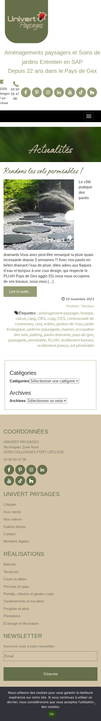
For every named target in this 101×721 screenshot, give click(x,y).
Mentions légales (16, 541)
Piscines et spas (16, 587)
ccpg (51, 319)
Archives (18, 401)
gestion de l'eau (69, 324)
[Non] (95, 704)
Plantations (12, 616)
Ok (52, 714)
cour (38, 324)
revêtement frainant (77, 340)
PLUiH (53, 340)
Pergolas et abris (16, 609)
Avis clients (12, 512)
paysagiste (17, 340)
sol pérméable (82, 346)
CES (61, 319)
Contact (10, 534)
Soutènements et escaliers (24, 601)
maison (68, 329)
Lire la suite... (20, 292)
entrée (49, 324)
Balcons (10, 564)
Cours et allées (15, 579)
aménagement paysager (59, 313)
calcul (21, 319)
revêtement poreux (52, 346)
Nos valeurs (13, 519)
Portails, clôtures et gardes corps (29, 594)
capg (31, 319)
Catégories (19, 381)
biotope (87, 313)
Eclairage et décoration (21, 623)
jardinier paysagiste (43, 329)
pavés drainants (57, 335)
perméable (37, 340)
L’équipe (10, 504)
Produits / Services (80, 306)
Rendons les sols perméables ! (43, 172)
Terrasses (11, 572)
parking (36, 335)
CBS (42, 319)
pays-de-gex (82, 335)
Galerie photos (15, 527)
